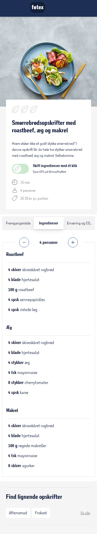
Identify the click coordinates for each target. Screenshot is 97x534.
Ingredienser (48, 223)
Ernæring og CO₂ (79, 223)
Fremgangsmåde (18, 223)
